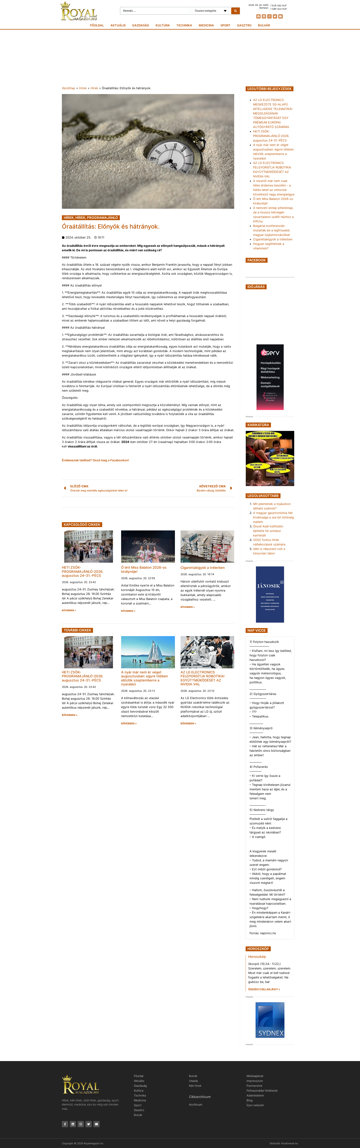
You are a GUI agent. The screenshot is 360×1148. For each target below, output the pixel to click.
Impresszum (255, 1081)
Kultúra (163, 25)
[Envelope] (280, 16)
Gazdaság (140, 25)
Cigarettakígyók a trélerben (203, 568)
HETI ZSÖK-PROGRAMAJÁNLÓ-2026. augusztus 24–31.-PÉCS (82, 571)
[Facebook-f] (65, 1124)
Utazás (193, 1081)
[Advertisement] (180, 57)
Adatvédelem (255, 1095)
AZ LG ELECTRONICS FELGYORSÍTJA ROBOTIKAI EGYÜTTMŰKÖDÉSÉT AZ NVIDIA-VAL (202, 678)
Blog (250, 1100)
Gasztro (244, 25)
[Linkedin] (264, 16)
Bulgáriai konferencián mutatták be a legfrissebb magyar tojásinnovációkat (271, 230)
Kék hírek (195, 1085)
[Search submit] (235, 10)
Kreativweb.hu (289, 1143)
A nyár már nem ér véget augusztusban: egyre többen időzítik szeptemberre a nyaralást (144, 678)
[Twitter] (275, 16)
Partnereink (254, 1085)
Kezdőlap (68, 88)
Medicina (206, 25)
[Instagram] (269, 16)
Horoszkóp (257, 957)
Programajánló (102, 218)
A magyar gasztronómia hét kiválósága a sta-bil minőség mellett (273, 517)
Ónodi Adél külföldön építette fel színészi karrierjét (268, 530)
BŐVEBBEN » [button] (69, 610)
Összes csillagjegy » (264, 989)
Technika (184, 25)
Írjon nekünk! (255, 1105)
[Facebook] (258, 16)
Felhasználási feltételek (262, 1090)
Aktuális (118, 25)
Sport (225, 25)
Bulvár (264, 25)
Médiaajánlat (255, 1076)
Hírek (83, 88)
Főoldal (97, 25)
